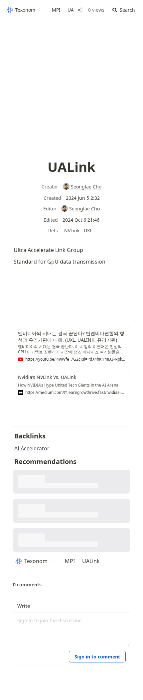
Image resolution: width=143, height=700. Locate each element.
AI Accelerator (32, 448)
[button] (123, 10)
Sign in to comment (97, 656)
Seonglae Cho (86, 186)
